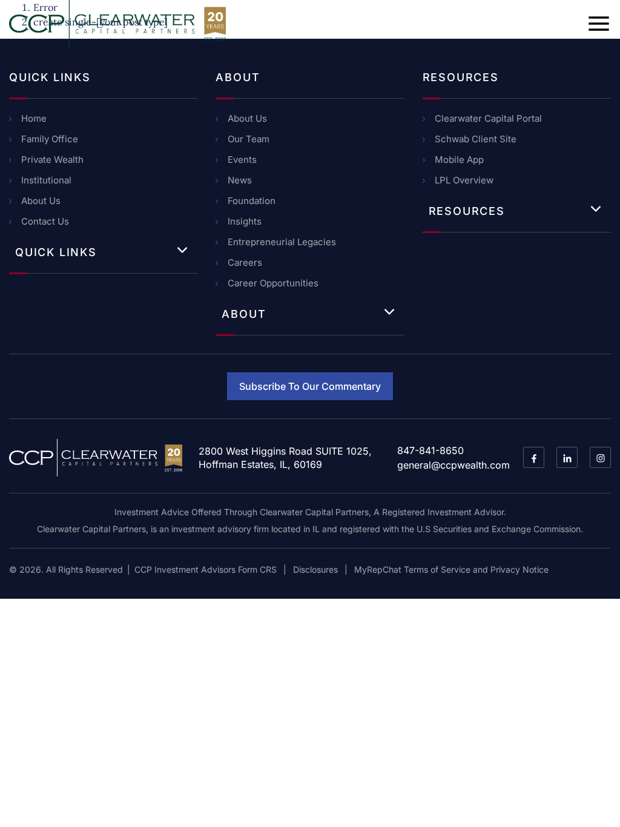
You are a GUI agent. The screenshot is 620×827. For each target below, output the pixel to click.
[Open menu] (599, 24)
